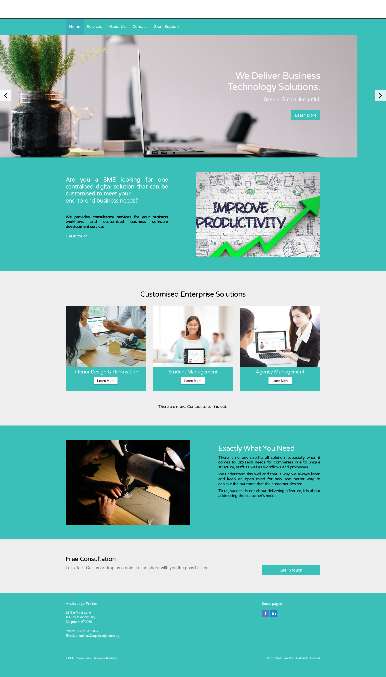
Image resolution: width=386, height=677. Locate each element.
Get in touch (77, 236)
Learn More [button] (306, 115)
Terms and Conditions (105, 658)
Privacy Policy (83, 658)
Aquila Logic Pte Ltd (101, 9)
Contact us (197, 406)
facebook (265, 613)
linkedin (273, 613)
